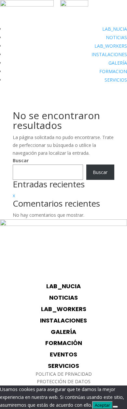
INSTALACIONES (109, 54)
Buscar (21, 160)
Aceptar (102, 405)
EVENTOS (63, 354)
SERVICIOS (116, 80)
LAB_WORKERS (110, 46)
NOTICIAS (116, 37)
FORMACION (113, 71)
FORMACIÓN (63, 343)
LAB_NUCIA (114, 29)
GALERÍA (117, 63)
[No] (115, 407)
